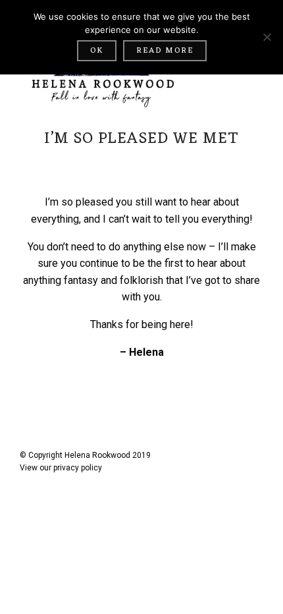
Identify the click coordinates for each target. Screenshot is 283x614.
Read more (164, 50)
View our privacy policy (61, 467)
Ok (96, 50)
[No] (266, 36)
